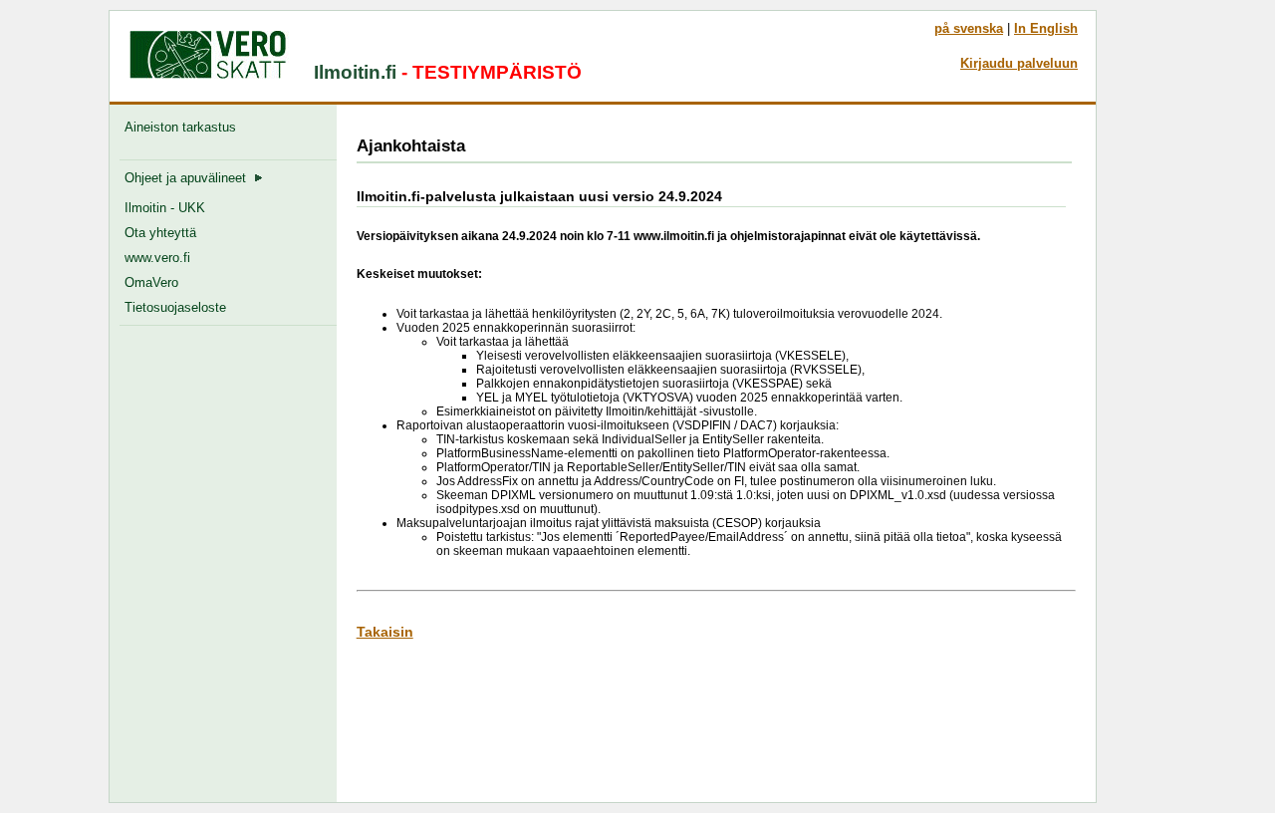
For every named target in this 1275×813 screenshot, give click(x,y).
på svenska (968, 28)
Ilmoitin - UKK (165, 207)
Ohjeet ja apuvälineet (189, 177)
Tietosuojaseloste (175, 307)
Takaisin (385, 632)
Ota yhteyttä (160, 232)
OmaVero (151, 282)
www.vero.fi (157, 257)
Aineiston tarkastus (184, 127)
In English (1046, 28)
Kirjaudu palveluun (1019, 63)
